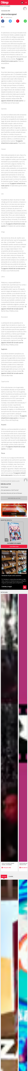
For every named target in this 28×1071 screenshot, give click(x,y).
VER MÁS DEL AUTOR (14, 498)
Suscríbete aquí (14, 546)
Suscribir (14, 514)
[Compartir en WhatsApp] (25, 21)
